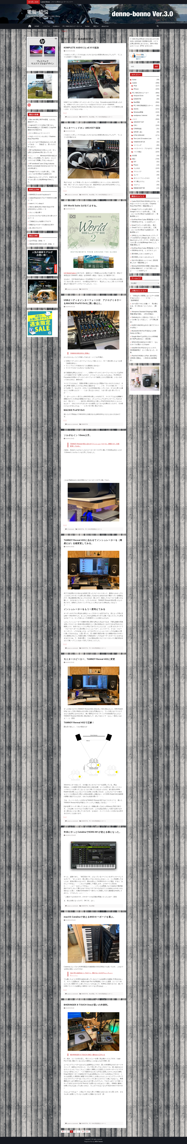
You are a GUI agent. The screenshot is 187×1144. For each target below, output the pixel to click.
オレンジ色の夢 (34, 212)
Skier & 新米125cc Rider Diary (39, 207)
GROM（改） (138, 132)
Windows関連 (138, 112)
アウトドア (137, 171)
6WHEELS (33, 194)
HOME (37, 26)
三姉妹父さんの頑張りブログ (39, 221)
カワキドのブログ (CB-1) (38, 216)
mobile (55, 26)
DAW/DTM (84, 117)
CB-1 (135, 125)
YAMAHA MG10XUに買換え (80, 353)
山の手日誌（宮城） (36, 241)
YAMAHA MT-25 (139, 142)
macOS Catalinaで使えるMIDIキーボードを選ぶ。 (89, 917)
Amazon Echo (138, 95)
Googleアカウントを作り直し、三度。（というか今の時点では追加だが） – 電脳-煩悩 (144, 214)
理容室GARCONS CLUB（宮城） (41, 244)
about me (105, 26)
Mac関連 (91, 117)
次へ (87, 1131)
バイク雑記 (137, 152)
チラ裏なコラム (139, 181)
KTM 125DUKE (139, 135)
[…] (65, 113)
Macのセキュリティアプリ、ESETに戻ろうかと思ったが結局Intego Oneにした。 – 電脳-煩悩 (144, 242)
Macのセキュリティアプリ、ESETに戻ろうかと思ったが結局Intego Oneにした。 (42, 179)
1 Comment (70, 529)
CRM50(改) (138, 128)
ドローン (137, 185)
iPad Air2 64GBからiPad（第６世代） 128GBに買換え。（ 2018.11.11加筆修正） (144, 358)
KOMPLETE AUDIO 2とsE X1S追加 (81, 47)
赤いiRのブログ (34, 228)
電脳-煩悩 (37, 12)
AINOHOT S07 (139, 122)
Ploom (136, 165)
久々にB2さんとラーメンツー (39, 133)
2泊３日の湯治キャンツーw (141, 260)
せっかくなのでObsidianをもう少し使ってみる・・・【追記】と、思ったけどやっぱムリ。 (42, 144)
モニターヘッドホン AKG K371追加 (82, 128)
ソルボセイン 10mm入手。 (78, 435)
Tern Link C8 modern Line (142, 138)
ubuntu (136, 109)
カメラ (136, 175)
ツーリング (137, 145)
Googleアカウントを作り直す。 (143, 209)
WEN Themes (99, 1141)
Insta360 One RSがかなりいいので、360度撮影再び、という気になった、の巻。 (144, 350)
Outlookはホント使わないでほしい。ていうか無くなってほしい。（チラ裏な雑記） (144, 319)
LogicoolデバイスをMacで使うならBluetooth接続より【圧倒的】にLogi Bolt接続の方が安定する (42, 127)
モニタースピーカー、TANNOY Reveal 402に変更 (89, 659)
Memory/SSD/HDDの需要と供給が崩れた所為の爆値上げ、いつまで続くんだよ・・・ (144, 268)
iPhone (136, 89)
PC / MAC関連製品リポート (104, 117)
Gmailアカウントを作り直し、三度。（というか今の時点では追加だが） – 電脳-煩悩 (144, 230)
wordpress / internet (140, 115)
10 (83, 1131)
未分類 (134, 155)
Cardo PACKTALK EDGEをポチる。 (144, 201)
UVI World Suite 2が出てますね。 (81, 205)
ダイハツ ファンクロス (142, 178)
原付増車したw (137, 254)
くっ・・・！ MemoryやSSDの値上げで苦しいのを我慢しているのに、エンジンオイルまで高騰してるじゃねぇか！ (42, 158)
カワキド (150, 250)
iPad (135, 86)
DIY (135, 161)
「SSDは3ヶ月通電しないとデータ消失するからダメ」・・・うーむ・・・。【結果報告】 (144, 298)
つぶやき (137, 168)
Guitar (87, 26)
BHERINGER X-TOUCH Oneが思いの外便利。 (87, 1005)
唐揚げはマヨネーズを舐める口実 (41, 225)
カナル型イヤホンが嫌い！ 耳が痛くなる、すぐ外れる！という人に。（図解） (144, 306)
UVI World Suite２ (70, 273)
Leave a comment (72, 117)
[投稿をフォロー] (29, 106)
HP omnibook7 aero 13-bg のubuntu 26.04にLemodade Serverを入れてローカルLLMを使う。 (42, 166)
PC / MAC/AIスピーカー (71, 26)
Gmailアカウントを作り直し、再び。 (144, 225)
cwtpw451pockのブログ (37, 198)
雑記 (95, 26)
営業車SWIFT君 (139, 188)
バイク (45, 26)
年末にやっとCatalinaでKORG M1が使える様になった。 (93, 832)
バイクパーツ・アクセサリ (143, 148)
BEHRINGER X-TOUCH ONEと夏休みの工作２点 (87, 1055)
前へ (63, 1131)
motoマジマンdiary (35, 203)
